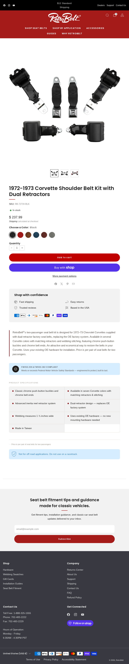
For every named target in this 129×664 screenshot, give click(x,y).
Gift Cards (8, 579)
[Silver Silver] (52, 235)
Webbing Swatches (13, 574)
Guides (51, 33)
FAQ (69, 592)
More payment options (64, 276)
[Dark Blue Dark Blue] (36, 235)
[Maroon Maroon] (44, 235)
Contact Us (121, 5)
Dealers (101, 5)
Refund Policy (74, 597)
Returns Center (75, 569)
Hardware (8, 569)
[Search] (107, 15)
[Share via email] (73, 284)
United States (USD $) (15, 653)
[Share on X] (61, 284)
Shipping (13, 221)
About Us (72, 574)
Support (110, 5)
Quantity (14, 243)
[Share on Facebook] (55, 284)
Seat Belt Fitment (12, 588)
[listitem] (64, 5)
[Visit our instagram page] (9, 5)
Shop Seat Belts (36, 28)
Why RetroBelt (72, 33)
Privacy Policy (51, 659)
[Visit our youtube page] (13, 5)
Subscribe (64, 539)
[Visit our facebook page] (4, 5)
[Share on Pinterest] (67, 284)
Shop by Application (67, 28)
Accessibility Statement (74, 659)
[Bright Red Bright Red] (20, 235)
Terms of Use (33, 659)
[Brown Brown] (28, 235)
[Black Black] (12, 235)
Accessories (95, 28)
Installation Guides (13, 583)
